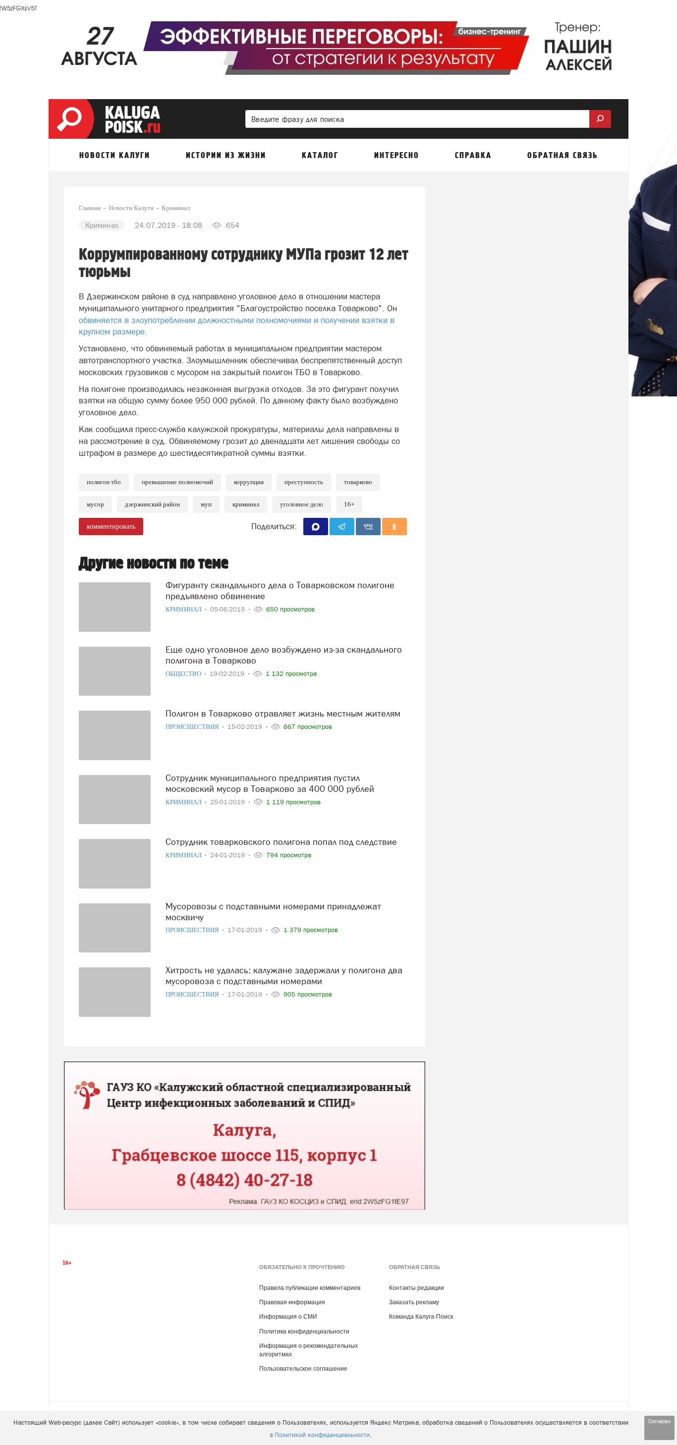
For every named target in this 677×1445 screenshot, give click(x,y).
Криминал (245, 504)
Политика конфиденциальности (304, 1331)
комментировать (111, 526)
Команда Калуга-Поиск (421, 1316)
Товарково (358, 482)
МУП (206, 504)
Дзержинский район (152, 504)
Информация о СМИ (288, 1316)
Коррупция (249, 482)
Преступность (303, 482)
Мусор (95, 504)
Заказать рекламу (414, 1302)
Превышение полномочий (177, 482)
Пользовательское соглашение (303, 1368)
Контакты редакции (416, 1287)
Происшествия (193, 726)
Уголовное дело (301, 504)
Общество (184, 673)
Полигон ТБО (104, 482)
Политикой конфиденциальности (322, 1435)
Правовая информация (292, 1302)
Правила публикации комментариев (309, 1287)
